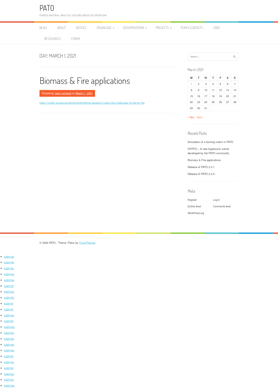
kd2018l (8, 321)
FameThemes (87, 243)
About (61, 28)
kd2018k (9, 315)
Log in (216, 199)
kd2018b (9, 262)
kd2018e (9, 280)
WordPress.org (196, 213)
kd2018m (9, 327)
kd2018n (9, 333)
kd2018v (9, 380)
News (43, 28)
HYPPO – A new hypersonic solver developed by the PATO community (208, 151)
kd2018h (9, 298)
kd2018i (8, 303)
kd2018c (9, 268)
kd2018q (9, 350)
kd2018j (8, 309)
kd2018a (9, 257)
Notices (81, 28)
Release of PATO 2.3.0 (201, 174)
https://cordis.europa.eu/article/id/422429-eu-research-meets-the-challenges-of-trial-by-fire (91, 103)
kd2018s (9, 362)
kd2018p (9, 345)
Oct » (200, 117)
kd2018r (8, 356)
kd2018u (9, 374)
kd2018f (8, 286)
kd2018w (9, 386)
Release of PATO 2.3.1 (201, 167)
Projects (162, 28)
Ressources (52, 39)
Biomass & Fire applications (84, 80)
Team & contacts (191, 28)
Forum (75, 39)
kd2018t (8, 368)
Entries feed (194, 206)
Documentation (133, 28)
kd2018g (9, 292)
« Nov (191, 117)
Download (104, 28)
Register (192, 199)
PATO (46, 8)
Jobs (216, 28)
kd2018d (9, 274)
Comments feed (222, 206)
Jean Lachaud (63, 93)
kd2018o (9, 339)
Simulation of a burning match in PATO (210, 142)
